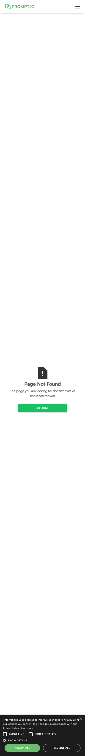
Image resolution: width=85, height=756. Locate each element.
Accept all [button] (22, 748)
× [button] (80, 719)
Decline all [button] (61, 748)
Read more (27, 728)
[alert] (42, 735)
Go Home (42, 408)
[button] (76, 7)
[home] (20, 6)
